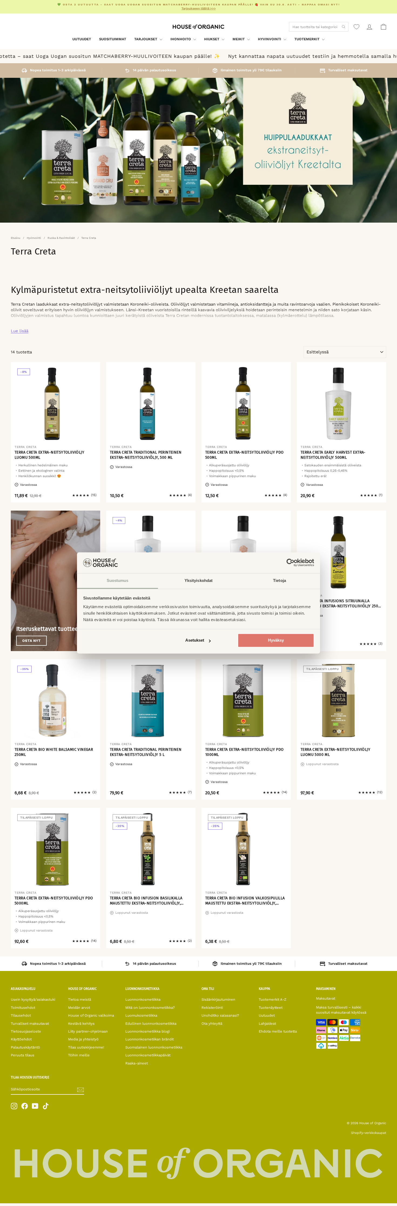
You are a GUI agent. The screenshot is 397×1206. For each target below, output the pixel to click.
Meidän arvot (79, 1008)
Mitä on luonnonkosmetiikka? (150, 1008)
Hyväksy (276, 640)
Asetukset (194, 640)
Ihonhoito (181, 39)
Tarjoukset (146, 39)
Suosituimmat (112, 39)
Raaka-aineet (136, 1063)
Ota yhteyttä (211, 1023)
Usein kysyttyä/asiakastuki (33, 999)
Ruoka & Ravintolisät (61, 237)
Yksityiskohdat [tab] (198, 580)
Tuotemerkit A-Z (272, 999)
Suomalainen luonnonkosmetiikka (153, 1047)
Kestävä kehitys (81, 1023)
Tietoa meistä (79, 999)
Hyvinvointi (270, 39)
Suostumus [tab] (118, 580)
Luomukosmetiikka (141, 1015)
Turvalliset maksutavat (30, 1023)
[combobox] (318, 27)
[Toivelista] (356, 26)
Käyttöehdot (21, 1039)
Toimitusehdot (23, 1008)
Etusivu (15, 237)
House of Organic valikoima (91, 1015)
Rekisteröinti (212, 1008)
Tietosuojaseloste (26, 1031)
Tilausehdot (21, 1015)
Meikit (239, 39)
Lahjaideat (267, 1023)
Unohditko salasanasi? (220, 1015)
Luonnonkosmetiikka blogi (147, 1031)
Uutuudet (81, 39)
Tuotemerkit (307, 39)
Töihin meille (79, 1055)
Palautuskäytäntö (25, 1047)
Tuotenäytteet (270, 1008)
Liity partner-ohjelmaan (88, 1031)
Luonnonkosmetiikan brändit (149, 1039)
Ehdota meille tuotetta (278, 1031)
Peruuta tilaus (22, 1055)
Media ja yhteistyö (83, 1039)
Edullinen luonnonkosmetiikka (150, 1023)
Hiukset (212, 39)
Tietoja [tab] (279, 580)
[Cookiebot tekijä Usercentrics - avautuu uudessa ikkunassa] (290, 563)
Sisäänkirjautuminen (218, 999)
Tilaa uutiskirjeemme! (86, 1047)
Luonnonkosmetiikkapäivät (147, 1055)
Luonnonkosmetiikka (142, 999)
